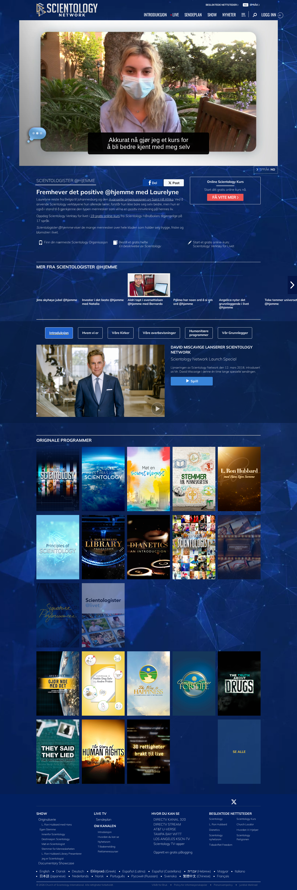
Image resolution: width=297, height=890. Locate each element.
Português (117, 878)
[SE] (57, 547)
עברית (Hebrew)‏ (199, 873)
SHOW (212, 15)
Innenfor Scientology (53, 836)
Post (176, 183)
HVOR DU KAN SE (166, 816)
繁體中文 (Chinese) (197, 878)
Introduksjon (105, 834)
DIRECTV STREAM (167, 826)
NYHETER (229, 15)
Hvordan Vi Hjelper (247, 832)
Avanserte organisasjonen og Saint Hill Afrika (141, 199)
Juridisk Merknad (248, 887)
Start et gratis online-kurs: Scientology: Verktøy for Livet (213, 244)
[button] (4, 285)
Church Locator (245, 826)
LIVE (176, 15)
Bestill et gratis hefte (140, 244)
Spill (194, 381)
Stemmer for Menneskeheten (58, 851)
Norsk (99, 878)
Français (223, 878)
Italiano (240, 873)
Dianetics (214, 832)
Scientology (216, 821)
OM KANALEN (105, 828)
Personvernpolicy (223, 887)
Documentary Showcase (56, 865)
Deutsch (78, 873)
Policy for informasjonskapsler (190, 887)
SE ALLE (239, 752)
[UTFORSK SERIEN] (57, 479)
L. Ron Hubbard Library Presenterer (62, 855)
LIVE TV (100, 816)
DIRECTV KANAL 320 (170, 822)
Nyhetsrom (104, 844)
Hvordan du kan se (108, 839)
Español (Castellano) (166, 873)
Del (154, 183)
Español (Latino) (133, 873)
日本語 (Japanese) (53, 878)
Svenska (170, 878)
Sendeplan (103, 822)
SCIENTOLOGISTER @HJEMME (65, 180)
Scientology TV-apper (169, 846)
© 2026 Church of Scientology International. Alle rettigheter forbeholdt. (75, 887)
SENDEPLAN (193, 15)
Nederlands (80, 878)
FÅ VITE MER (224, 197)
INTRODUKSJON (155, 15)
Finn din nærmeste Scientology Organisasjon (76, 242)
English (45, 873)
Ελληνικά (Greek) (103, 873)
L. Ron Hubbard (218, 826)
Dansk (60, 873)
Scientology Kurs (246, 821)
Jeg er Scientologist (53, 860)
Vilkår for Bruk (159, 887)
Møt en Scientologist (53, 846)
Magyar (222, 873)
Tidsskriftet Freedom (220, 847)
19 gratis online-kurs (105, 216)
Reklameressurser (108, 853)
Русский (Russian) (144, 878)
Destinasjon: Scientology (56, 841)
